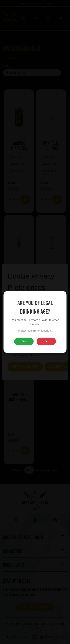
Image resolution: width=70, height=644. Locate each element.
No (46, 341)
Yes (24, 341)
